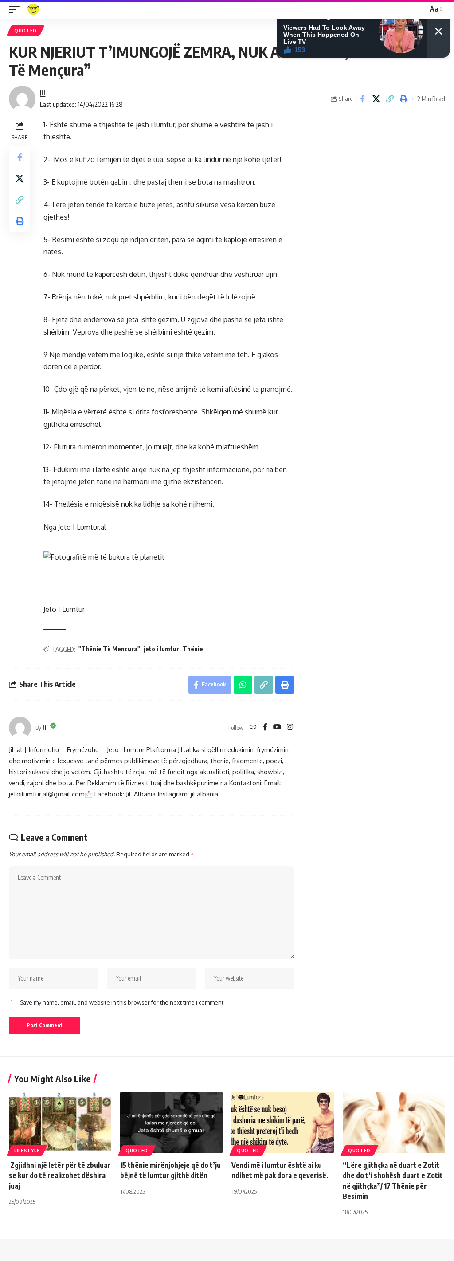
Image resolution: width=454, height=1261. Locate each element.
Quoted (25, 30)
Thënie (193, 649)
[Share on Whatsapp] (243, 685)
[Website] (253, 727)
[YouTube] (277, 727)
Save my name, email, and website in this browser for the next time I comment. (122, 1002)
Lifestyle (26, 1150)
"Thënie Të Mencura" (109, 649)
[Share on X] (376, 99)
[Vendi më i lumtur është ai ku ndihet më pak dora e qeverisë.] (282, 1123)
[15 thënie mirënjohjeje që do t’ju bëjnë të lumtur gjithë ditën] (171, 1123)
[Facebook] (265, 727)
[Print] (403, 99)
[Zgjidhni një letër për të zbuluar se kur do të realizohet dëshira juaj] (60, 1123)
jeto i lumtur (161, 649)
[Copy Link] (390, 99)
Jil (42, 92)
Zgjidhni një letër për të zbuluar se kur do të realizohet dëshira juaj (59, 1175)
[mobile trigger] (16, 9)
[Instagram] (290, 727)
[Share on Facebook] (362, 99)
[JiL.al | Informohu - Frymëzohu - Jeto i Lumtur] (33, 9)
